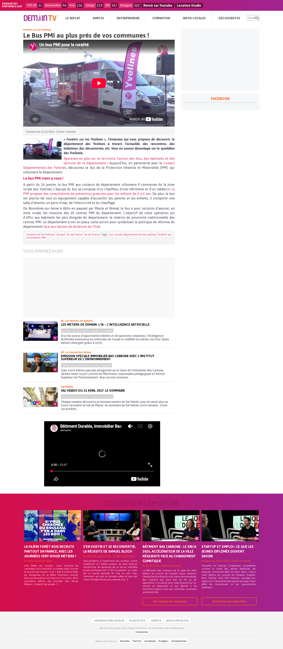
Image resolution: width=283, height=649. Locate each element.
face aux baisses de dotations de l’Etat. (72, 226)
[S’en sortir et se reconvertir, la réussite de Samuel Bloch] (111, 531)
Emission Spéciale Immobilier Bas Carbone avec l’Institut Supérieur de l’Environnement (108, 357)
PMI (43, 237)
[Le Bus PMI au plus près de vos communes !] (42, 149)
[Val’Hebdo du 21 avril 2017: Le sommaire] (40, 397)
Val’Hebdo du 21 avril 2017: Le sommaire (93, 390)
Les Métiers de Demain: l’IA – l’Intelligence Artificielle (105, 324)
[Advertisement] (102, 288)
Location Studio (189, 5)
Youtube (124, 641)
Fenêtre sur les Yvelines (37, 29)
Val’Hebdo (67, 386)
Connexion (141, 632)
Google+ (163, 641)
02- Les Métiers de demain (77, 320)
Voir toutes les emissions (170, 601)
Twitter (137, 641)
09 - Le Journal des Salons (76, 352)
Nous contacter (177, 620)
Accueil (61, 234)
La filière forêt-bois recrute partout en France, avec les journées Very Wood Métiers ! (50, 551)
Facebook (150, 641)
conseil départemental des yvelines (135, 234)
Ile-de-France (75, 234)
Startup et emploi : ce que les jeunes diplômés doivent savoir (228, 551)
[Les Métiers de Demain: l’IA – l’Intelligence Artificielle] (40, 331)
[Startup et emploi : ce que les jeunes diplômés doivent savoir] (230, 531)
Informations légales (109, 620)
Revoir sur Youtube (157, 5)
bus (111, 234)
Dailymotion (179, 641)
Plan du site (137, 620)
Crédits (156, 620)
